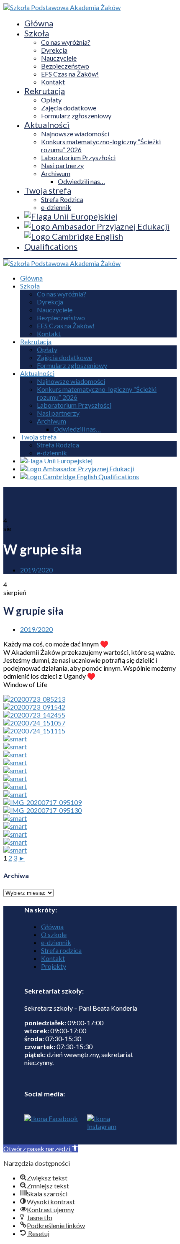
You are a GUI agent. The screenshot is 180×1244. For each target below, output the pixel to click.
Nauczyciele (59, 58)
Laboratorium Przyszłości (78, 157)
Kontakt (53, 82)
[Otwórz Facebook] (51, 1129)
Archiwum (55, 173)
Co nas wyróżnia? (65, 42)
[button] (40, 1148)
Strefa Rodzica (62, 199)
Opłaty (51, 100)
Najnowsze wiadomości (75, 134)
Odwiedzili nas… (81, 181)
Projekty (53, 966)
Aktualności (46, 125)
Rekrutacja (44, 91)
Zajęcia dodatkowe (68, 108)
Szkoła (36, 33)
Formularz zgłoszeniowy (76, 116)
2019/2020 (36, 570)
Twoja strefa (47, 190)
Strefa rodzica (61, 950)
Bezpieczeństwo (65, 66)
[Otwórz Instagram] (99, 1129)
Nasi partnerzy (62, 165)
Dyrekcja (54, 50)
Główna (38, 23)
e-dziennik (56, 207)
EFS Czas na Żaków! (70, 74)
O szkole (54, 934)
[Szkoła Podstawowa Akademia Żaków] (62, 7)
